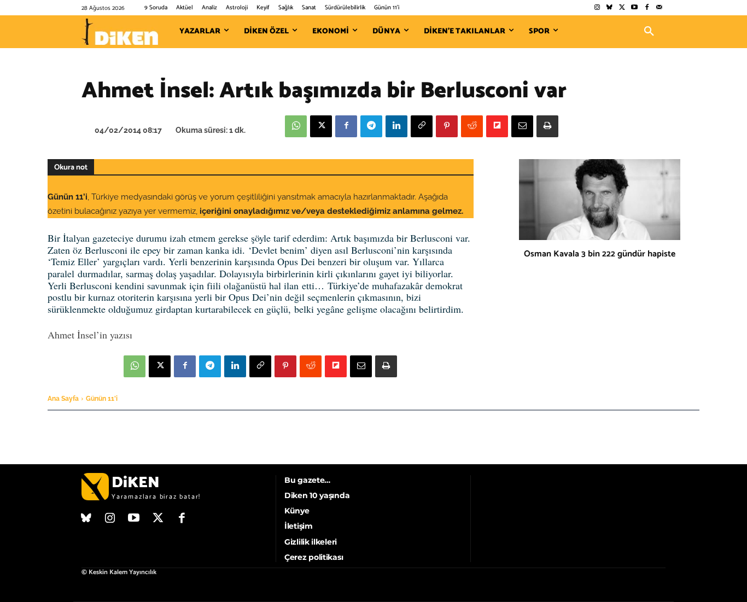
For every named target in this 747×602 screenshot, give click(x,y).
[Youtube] (634, 8)
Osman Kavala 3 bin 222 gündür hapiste (599, 254)
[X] (321, 126)
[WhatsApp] (296, 126)
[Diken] (119, 32)
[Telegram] (371, 126)
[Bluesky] (609, 8)
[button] (649, 31)
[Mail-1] (659, 8)
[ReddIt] (472, 126)
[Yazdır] (547, 126)
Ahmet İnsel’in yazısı (90, 334)
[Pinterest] (447, 126)
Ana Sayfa (63, 398)
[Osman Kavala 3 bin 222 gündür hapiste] (599, 199)
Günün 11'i (102, 398)
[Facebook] (646, 8)
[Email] (522, 126)
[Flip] (497, 126)
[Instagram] (597, 8)
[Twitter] (622, 8)
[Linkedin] (396, 126)
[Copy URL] (422, 126)
